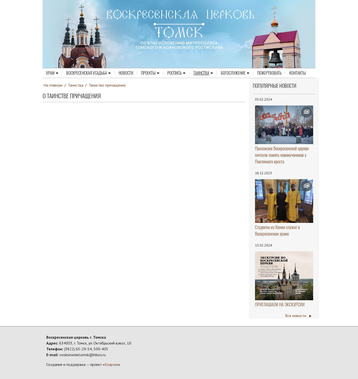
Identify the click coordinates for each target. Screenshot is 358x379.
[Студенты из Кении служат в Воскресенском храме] (284, 201)
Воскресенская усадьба (86, 73)
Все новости (296, 315)
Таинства (201, 73)
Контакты (297, 73)
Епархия (111, 364)
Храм (50, 73)
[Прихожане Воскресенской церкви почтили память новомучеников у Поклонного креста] (284, 125)
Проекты (148, 73)
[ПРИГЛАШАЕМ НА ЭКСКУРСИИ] (284, 275)
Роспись (174, 73)
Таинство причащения (107, 85)
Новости (126, 73)
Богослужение (233, 73)
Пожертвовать (269, 73)
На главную (53, 85)
